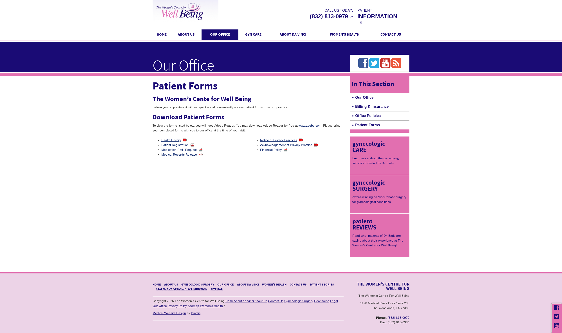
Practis (195, 313)
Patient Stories (322, 284)
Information (377, 16)
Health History (171, 140)
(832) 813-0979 (329, 16)
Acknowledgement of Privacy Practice (286, 145)
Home (162, 34)
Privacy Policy (177, 306)
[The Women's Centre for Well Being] (204, 11)
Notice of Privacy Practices (278, 140)
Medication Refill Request (179, 149)
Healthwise (321, 301)
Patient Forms (367, 125)
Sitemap (217, 289)
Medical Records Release (179, 154)
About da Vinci (293, 34)
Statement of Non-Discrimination (181, 289)
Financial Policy (271, 149)
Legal (334, 301)
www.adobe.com (310, 125)
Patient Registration (175, 145)
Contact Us (390, 34)
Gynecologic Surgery (197, 284)
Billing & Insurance (372, 106)
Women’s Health (344, 34)
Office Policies (368, 116)
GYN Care (253, 34)
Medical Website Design (169, 313)
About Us (186, 34)
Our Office (220, 34)
